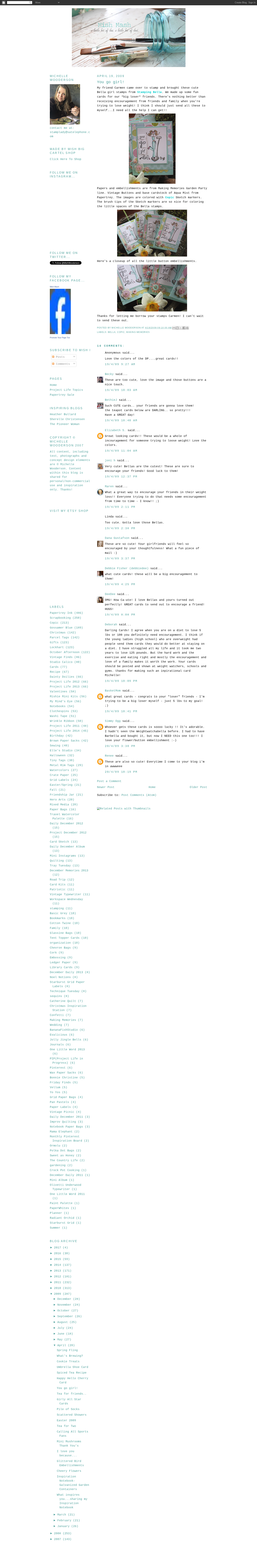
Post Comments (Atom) (139, 795)
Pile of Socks (68, 1409)
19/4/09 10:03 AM (121, 390)
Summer (55, 1227)
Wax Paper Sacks (63, 1072)
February (65, 1520)
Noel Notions (60, 977)
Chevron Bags (60, 947)
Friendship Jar (62, 794)
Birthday (57, 735)
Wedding (56, 1025)
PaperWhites (59, 1208)
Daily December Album (67, 846)
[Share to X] (180, 328)
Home (152, 787)
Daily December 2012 (66, 823)
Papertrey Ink (61, 613)
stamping (57, 908)
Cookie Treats (68, 1361)
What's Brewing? (70, 1356)
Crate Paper (59, 775)
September (66, 1316)
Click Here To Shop (65, 159)
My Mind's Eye (61, 701)
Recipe (55, 672)
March (62, 1514)
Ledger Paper (60, 962)
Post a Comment (109, 781)
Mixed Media (59, 804)
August (63, 1322)
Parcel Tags (59, 637)
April (62, 1345)
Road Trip (58, 879)
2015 (58, 1259)
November (65, 1305)
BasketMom (113, 690)
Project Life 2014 (65, 731)
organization (60, 943)
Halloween (58, 755)
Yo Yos (55, 1092)
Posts (59, 357)
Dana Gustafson (117, 538)
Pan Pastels (59, 1102)
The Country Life (64, 1160)
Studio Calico (61, 662)
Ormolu (55, 1145)
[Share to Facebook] (184, 328)
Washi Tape (58, 716)
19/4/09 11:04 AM (121, 451)
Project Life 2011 (65, 726)
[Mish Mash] (60, 333)
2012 (58, 1276)
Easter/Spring (61, 785)
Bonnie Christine (64, 1077)
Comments (62, 364)
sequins (56, 996)
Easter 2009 (66, 1420)
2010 (58, 1288)
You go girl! (67, 1388)
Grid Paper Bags (63, 1097)
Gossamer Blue (61, 627)
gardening (58, 1165)
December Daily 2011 (66, 1175)
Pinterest (58, 1067)
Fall (53, 790)
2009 (58, 1294)
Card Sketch (59, 841)
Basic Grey (58, 913)
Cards (54, 667)
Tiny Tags (58, 760)
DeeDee (110, 594)
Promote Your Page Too (60, 338)
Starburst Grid (62, 1223)
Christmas (58, 632)
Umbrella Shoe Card (72, 1367)
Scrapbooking (60, 618)
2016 (58, 1253)
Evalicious (58, 1034)
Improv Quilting (63, 1121)
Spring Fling (67, 1350)
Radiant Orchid (62, 1218)
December (65, 1299)
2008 (58, 1533)
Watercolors (59, 770)
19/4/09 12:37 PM (121, 476)
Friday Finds (60, 1082)
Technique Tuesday (65, 991)
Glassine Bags (61, 933)
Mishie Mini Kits (64, 696)
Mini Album (58, 1180)
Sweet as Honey (62, 1155)
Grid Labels (59, 780)
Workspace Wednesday (66, 899)
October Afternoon (65, 652)
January (64, 1526)
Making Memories (138, 332)
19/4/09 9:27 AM (120, 364)
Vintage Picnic (62, 1112)
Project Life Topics (66, 390)
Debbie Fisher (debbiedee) (127, 568)
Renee (109, 755)
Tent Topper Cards (65, 938)
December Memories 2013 (69, 870)
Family (55, 928)
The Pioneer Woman (65, 424)
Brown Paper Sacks (65, 740)
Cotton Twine (60, 923)
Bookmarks (58, 918)
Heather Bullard (63, 414)
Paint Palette (61, 1203)
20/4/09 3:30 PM (120, 746)
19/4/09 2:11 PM (120, 507)
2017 (58, 1247)
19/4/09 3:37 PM (120, 558)
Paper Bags (58, 809)
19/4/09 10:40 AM (121, 420)
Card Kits (58, 884)
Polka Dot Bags (62, 1150)
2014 (58, 1265)
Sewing (55, 745)
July (61, 1328)
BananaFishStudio (64, 1030)
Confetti (57, 1015)
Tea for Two (66, 1426)
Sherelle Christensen (67, 419)
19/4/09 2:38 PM (120, 528)
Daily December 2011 (66, 1117)
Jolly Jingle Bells (65, 1039)
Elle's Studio (61, 750)
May (60, 1339)
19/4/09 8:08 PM (120, 614)
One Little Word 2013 (67, 1049)
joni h (110, 460)
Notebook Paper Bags (66, 1126)
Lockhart (57, 647)
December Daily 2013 (66, 972)
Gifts (54, 642)
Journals (57, 1044)
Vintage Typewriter (65, 894)
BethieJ (111, 400)
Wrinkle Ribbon (62, 721)
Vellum (55, 1087)
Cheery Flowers (69, 1471)
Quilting (57, 860)
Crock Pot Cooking (65, 1170)
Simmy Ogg (113, 721)
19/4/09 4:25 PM (120, 584)
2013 (58, 1270)
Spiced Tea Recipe (72, 1372)
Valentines (58, 691)
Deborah (111, 624)
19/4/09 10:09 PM (121, 681)
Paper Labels (60, 1107)
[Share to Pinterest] (187, 328)
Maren (109, 486)
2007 (58, 1539)
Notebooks (58, 706)
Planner (56, 1213)
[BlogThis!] (177, 328)
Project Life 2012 (65, 681)
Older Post (198, 787)
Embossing (58, 957)
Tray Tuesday (60, 865)
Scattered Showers (72, 1415)
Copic (121, 332)
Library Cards (61, 967)
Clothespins (59, 711)
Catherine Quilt (63, 1001)
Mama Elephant (61, 1131)
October (64, 1310)
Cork (53, 952)
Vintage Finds (61, 657)
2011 (58, 1282)
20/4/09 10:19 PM (121, 772)
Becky (109, 374)
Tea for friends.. (72, 1393)
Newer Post (106, 787)
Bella (112, 332)
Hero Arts (58, 799)
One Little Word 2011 (67, 1194)
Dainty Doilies (62, 677)
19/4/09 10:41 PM (121, 711)
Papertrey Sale (62, 395)
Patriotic (58, 889)
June (61, 1333)
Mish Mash (54, 287)
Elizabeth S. (115, 430)
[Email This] (174, 328)
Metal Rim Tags (62, 765)
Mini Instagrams (63, 855)
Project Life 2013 (65, 686)
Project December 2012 (68, 832)
